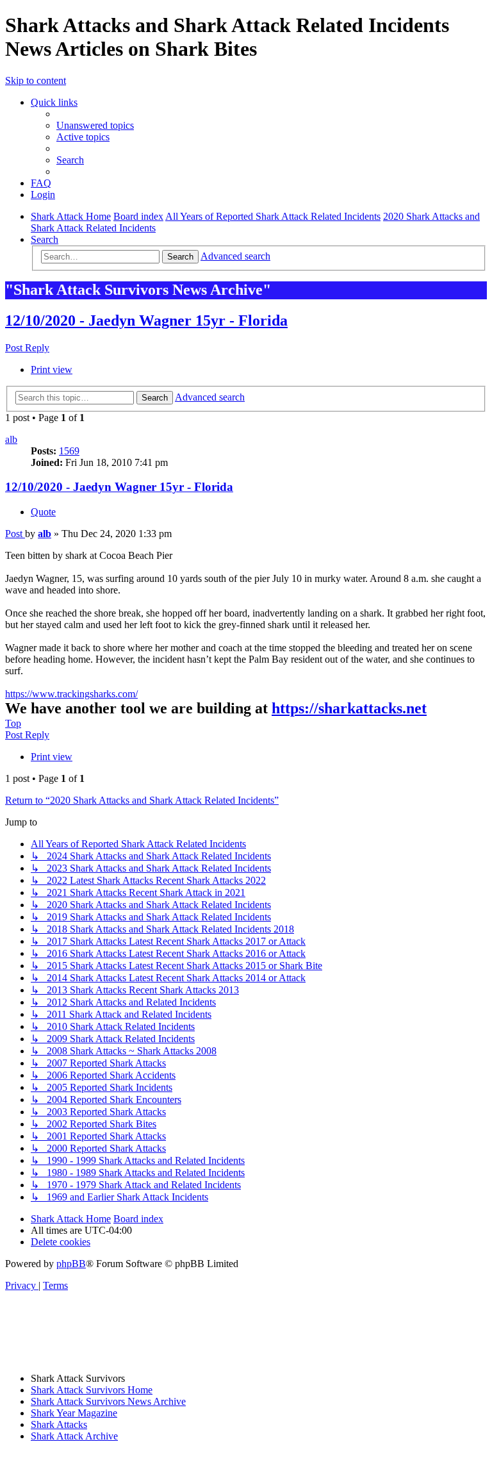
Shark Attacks (59, 1424)
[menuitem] (95, 125)
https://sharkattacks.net (349, 708)
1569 (69, 450)
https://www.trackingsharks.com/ (71, 693)
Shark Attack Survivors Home (91, 1389)
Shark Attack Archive (74, 1436)
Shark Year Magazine (74, 1412)
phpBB (71, 1263)
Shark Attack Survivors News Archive (108, 1401)
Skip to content (35, 80)
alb (11, 439)
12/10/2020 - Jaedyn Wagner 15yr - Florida (146, 320)
